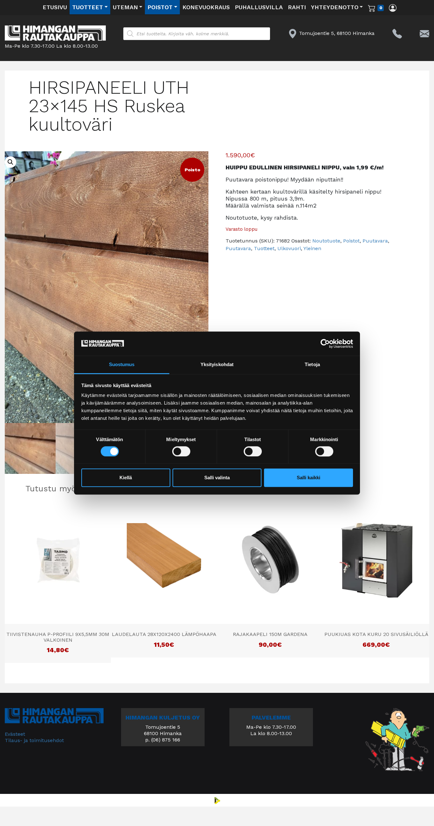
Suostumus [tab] (122, 364)
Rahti (297, 7)
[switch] (181, 451)
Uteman (125, 7)
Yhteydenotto (334, 7)
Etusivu (55, 7)
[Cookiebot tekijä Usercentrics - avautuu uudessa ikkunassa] (325, 343)
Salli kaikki (308, 478)
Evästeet (15, 734)
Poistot (160, 7)
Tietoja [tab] (312, 364)
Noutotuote (326, 241)
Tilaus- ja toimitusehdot (34, 740)
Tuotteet (87, 7)
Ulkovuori (289, 248)
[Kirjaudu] (392, 7)
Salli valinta (217, 478)
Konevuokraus (206, 7)
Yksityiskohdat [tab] (217, 364)
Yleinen (312, 248)
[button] (10, 162)
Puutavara (375, 241)
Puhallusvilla (259, 7)
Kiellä (125, 478)
